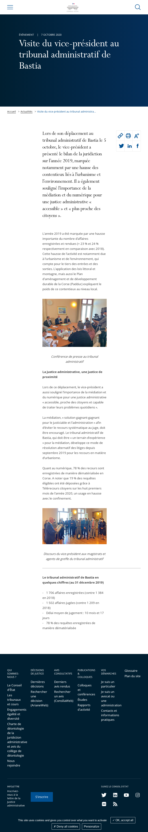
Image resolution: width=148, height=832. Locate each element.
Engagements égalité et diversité (15, 714)
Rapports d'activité (84, 707)
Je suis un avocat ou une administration (109, 698)
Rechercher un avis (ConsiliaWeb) (62, 696)
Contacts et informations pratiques (109, 715)
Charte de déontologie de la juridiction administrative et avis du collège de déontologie (15, 739)
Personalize (91, 826)
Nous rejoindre (13, 763)
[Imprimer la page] (128, 136)
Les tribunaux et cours (14, 699)
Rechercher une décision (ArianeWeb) (39, 698)
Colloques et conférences (86, 689)
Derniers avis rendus (62, 684)
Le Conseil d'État (14, 687)
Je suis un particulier (108, 684)
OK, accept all (124, 820)
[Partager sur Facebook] (136, 146)
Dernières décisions (38, 684)
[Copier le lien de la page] (120, 136)
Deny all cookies (67, 826)
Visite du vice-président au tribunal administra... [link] (66, 111)
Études (82, 700)
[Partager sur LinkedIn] (128, 146)
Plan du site (133, 676)
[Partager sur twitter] (120, 146)
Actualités (26, 111)
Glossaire (131, 671)
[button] (138, 7)
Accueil (11, 111)
